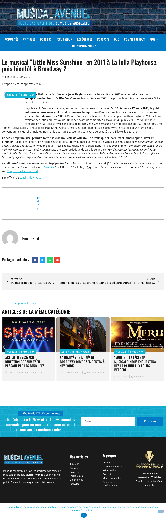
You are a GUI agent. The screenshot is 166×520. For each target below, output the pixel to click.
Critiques (29, 39)
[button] (35, 260)
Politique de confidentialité (110, 483)
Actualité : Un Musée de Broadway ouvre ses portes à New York (82, 361)
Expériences (84, 39)
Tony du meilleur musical (22, 171)
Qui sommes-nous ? (84, 46)
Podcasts (103, 39)
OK (83, 515)
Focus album (64, 39)
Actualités (11, 39)
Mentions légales (112, 478)
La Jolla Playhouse (30, 177)
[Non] (161, 511)
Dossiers (46, 39)
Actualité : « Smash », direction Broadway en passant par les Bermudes (25, 361)
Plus (152, 39)
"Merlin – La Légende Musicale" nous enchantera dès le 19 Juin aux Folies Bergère (135, 363)
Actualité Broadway (21, 95)
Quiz (116, 39)
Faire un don (110, 470)
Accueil (107, 462)
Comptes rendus (134, 39)
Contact (107, 474)
